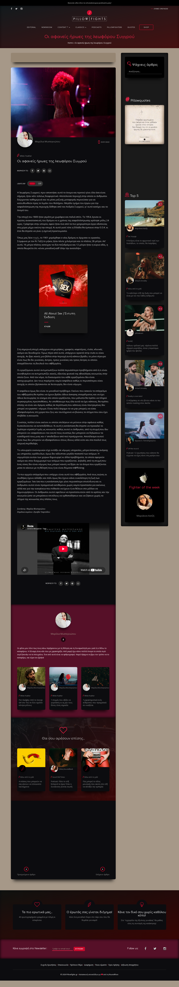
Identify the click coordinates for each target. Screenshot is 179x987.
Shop (146, 27)
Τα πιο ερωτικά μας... (37, 912)
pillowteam (139, 333)
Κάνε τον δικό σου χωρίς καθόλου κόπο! (142, 914)
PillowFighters (114, 27)
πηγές (36, 237)
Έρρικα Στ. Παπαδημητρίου (145, 441)
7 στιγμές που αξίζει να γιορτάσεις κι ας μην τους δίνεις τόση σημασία (61, 702)
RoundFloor (113, 974)
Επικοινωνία (63, 965)
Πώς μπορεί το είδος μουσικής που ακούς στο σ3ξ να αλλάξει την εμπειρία (95, 784)
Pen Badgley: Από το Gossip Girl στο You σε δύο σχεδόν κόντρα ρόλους (31, 702)
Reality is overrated (135, 396)
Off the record (133, 449)
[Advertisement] (63, 834)
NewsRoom (47, 27)
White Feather (26, 156)
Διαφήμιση (88, 965)
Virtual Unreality (141, 281)
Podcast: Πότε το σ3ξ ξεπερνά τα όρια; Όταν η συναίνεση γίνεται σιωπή (61, 784)
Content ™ (63, 27)
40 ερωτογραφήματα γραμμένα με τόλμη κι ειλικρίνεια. (37, 918)
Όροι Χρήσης (113, 965)
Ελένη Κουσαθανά (66, 769)
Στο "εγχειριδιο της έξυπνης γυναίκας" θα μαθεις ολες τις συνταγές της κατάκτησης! (142, 922)
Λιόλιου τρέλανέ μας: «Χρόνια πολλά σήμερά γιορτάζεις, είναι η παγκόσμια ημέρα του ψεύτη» (142, 348)
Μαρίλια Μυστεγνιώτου (47, 141)
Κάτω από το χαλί (27, 777)
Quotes (131, 27)
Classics (80, 27)
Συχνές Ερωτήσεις (48, 965)
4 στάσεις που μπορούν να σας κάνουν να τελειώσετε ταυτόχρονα (30, 784)
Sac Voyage (132, 236)
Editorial (31, 27)
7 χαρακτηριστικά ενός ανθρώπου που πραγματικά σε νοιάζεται (94, 702)
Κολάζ (130, 341)
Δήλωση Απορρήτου (130, 965)
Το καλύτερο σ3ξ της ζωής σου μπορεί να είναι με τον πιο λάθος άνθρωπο (144, 294)
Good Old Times (58, 777)
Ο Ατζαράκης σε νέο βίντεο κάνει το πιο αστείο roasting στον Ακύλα (143, 401)
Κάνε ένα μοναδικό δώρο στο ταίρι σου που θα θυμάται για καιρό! (89, 918)
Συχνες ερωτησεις (161, 9)
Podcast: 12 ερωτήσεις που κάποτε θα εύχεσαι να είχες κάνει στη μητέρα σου (143, 454)
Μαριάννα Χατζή (141, 228)
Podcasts (97, 27)
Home (70, 43)
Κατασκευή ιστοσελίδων (88, 974)
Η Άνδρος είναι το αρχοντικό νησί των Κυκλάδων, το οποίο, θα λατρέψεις (142, 241)
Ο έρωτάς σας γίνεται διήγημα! (89, 912)
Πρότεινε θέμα (76, 965)
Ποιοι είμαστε (101, 965)
